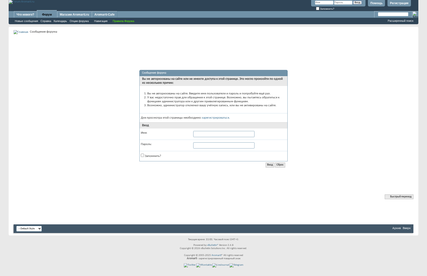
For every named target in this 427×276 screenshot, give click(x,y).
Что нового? (25, 14)
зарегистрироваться (215, 117)
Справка (46, 21)
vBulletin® (212, 245)
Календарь (60, 21)
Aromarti (216, 255)
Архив (396, 228)
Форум (47, 14)
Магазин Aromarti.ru (74, 14)
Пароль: (146, 144)
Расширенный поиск (400, 20)
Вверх (407, 228)
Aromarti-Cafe (104, 14)
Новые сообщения (26, 21)
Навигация (100, 21)
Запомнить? (326, 8)
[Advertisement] (213, 46)
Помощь (376, 3)
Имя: (144, 132)
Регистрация (399, 3)
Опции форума (79, 21)
